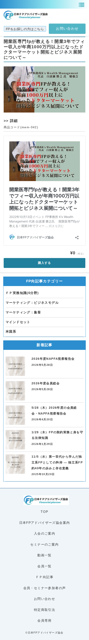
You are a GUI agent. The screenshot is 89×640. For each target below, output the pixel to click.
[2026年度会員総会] (15, 391)
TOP (44, 511)
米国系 (11, 331)
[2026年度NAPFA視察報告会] (15, 366)
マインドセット (18, 322)
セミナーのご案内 (44, 544)
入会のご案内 (44, 533)
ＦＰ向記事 (44, 577)
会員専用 (44, 620)
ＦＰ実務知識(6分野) (22, 293)
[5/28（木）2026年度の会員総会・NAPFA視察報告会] (15, 415)
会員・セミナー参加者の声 (44, 588)
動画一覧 (44, 555)
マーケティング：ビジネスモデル (32, 302)
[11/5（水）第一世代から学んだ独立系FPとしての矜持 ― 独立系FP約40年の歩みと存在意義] (15, 464)
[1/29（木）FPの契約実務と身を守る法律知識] (15, 439)
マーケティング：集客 (23, 312)
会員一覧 (44, 566)
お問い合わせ (44, 599)
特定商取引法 (44, 610)
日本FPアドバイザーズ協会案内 (44, 522)
